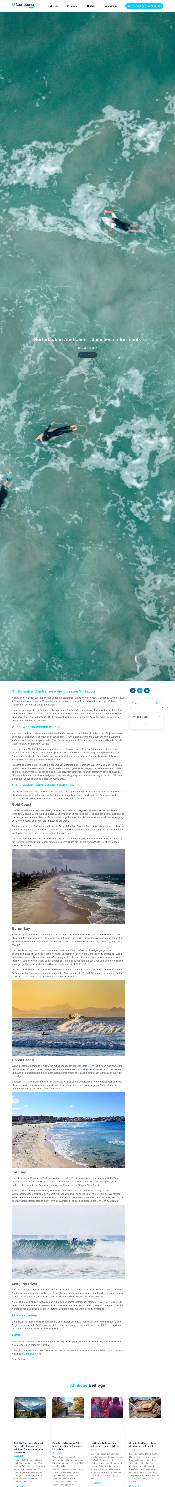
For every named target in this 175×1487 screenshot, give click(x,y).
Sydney (91, 1066)
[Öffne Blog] (96, 6)
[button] (133, 690)
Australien (83, 355)
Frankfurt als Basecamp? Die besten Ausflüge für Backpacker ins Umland (68, 1446)
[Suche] (157, 703)
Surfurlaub (91, 355)
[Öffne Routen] (78, 6)
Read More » (97, 1483)
